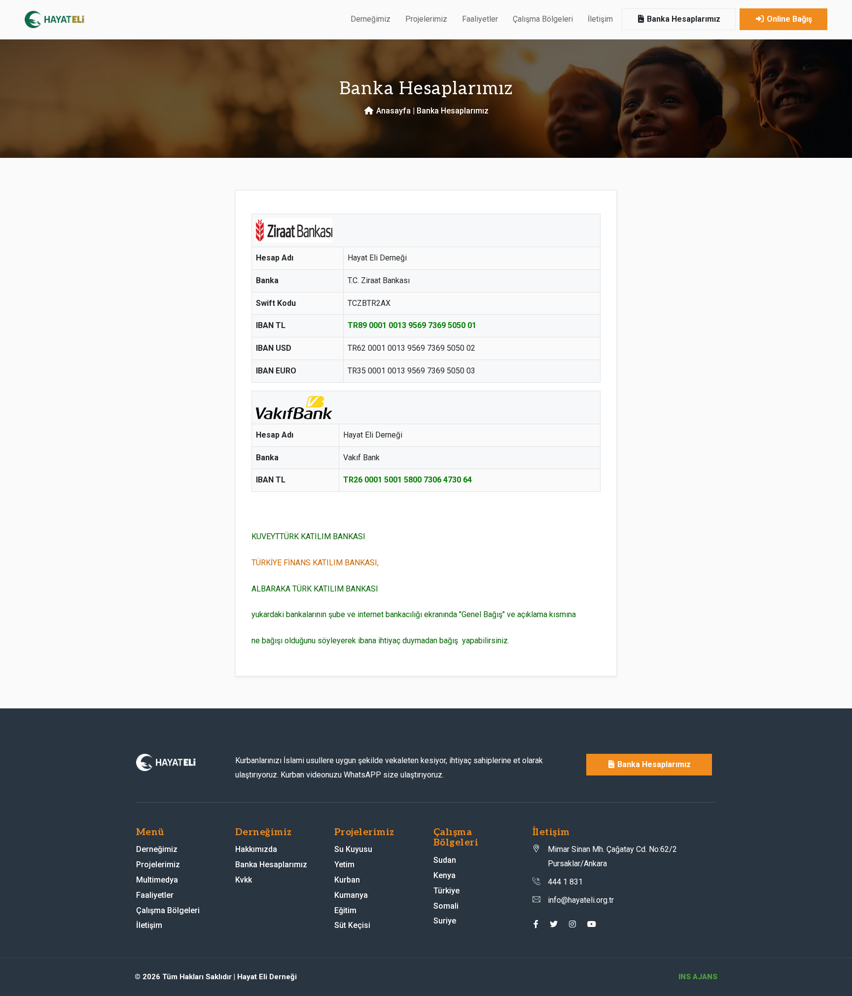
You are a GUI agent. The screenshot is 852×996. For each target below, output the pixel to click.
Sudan (444, 860)
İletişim (600, 19)
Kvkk (243, 880)
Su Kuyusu (353, 849)
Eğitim (345, 910)
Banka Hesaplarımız (682, 19)
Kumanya (351, 895)
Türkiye (446, 890)
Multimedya (157, 880)
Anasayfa (392, 110)
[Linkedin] (572, 924)
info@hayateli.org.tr (581, 900)
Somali (446, 906)
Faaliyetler (480, 19)
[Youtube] (591, 924)
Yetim (344, 864)
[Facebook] (535, 924)
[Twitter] (554, 924)
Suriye (444, 920)
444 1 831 (565, 881)
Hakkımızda (256, 849)
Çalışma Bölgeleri (168, 910)
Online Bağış (788, 19)
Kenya (444, 875)
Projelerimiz (158, 864)
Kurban (347, 880)
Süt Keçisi (352, 925)
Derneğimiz (157, 849)
